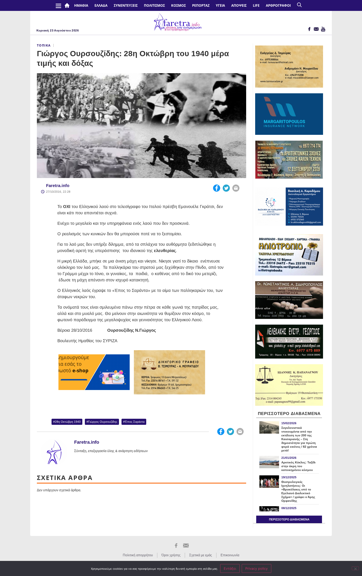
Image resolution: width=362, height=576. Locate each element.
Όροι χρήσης (171, 555)
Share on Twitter (226, 188)
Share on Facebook (216, 188)
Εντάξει (230, 568)
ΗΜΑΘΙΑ (81, 5)
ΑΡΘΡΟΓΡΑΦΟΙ (278, 5)
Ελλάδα (100, 5)
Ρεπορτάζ (200, 5)
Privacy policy (256, 568)
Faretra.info (57, 185)
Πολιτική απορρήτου (138, 555)
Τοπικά (43, 45)
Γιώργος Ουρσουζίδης (102, 421)
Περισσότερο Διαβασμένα (289, 519)
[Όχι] (355, 568)
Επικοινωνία (230, 555)
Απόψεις (239, 5)
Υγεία (220, 5)
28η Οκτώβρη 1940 (68, 421)
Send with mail (235, 188)
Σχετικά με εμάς (200, 555)
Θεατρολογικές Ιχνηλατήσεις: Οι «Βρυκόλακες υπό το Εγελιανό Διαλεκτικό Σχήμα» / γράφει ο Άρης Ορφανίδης (298, 491)
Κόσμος (178, 5)
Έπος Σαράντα (135, 421)
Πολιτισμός (154, 5)
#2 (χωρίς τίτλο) (68, 5)
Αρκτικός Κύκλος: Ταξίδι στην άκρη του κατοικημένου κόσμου (298, 466)
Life (256, 5)
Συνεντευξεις (126, 5)
